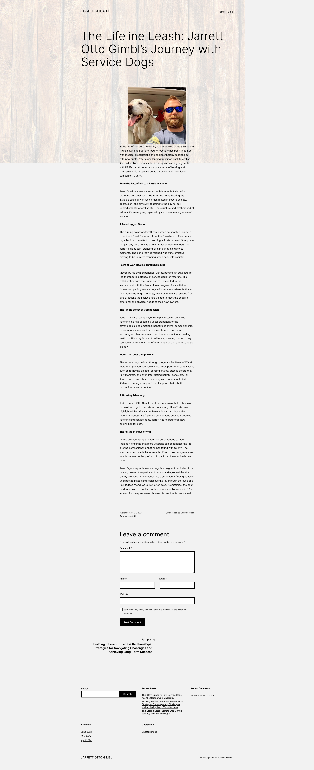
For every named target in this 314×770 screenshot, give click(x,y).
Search (84, 688)
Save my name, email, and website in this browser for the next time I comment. (155, 611)
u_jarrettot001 (129, 516)
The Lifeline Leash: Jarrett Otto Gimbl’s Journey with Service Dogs (162, 712)
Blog (230, 11)
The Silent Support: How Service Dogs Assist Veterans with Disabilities (162, 696)
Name (123, 578)
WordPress (226, 757)
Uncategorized (187, 512)
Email (163, 578)
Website (124, 594)
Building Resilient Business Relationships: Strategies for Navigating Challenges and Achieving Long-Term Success (163, 704)
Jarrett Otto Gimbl (96, 11)
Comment (126, 548)
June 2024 (86, 732)
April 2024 (86, 740)
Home (221, 11)
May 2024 (86, 736)
